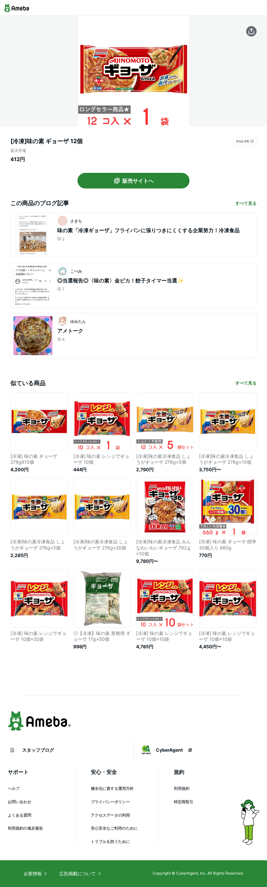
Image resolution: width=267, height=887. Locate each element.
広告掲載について (77, 873)
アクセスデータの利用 (110, 815)
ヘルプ (14, 788)
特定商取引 (183, 801)
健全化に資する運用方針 (112, 788)
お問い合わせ (19, 801)
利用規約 (182, 788)
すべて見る (246, 203)
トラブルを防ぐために (110, 841)
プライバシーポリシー (110, 801)
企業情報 (32, 873)
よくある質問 (19, 815)
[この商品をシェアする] (251, 31)
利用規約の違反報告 (25, 828)
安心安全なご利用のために (114, 828)
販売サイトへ (138, 180)
